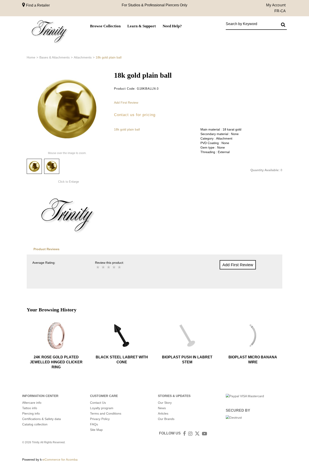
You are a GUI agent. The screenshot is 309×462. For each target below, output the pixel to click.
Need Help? (172, 26)
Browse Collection (105, 26)
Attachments (83, 57)
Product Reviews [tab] (46, 249)
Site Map (96, 430)
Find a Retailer (37, 5)
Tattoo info (29, 408)
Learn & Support (141, 26)
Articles (163, 413)
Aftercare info (31, 402)
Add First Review (126, 102)
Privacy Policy (100, 419)
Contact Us (98, 402)
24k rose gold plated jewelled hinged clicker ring (56, 362)
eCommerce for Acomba (60, 459)
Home (31, 57)
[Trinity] (49, 32)
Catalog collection (35, 424)
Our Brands (166, 419)
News (162, 408)
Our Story (165, 402)
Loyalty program (101, 408)
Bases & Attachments (54, 57)
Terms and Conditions (105, 413)
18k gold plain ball (127, 129)
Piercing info (31, 413)
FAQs (94, 424)
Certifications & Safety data (41, 419)
